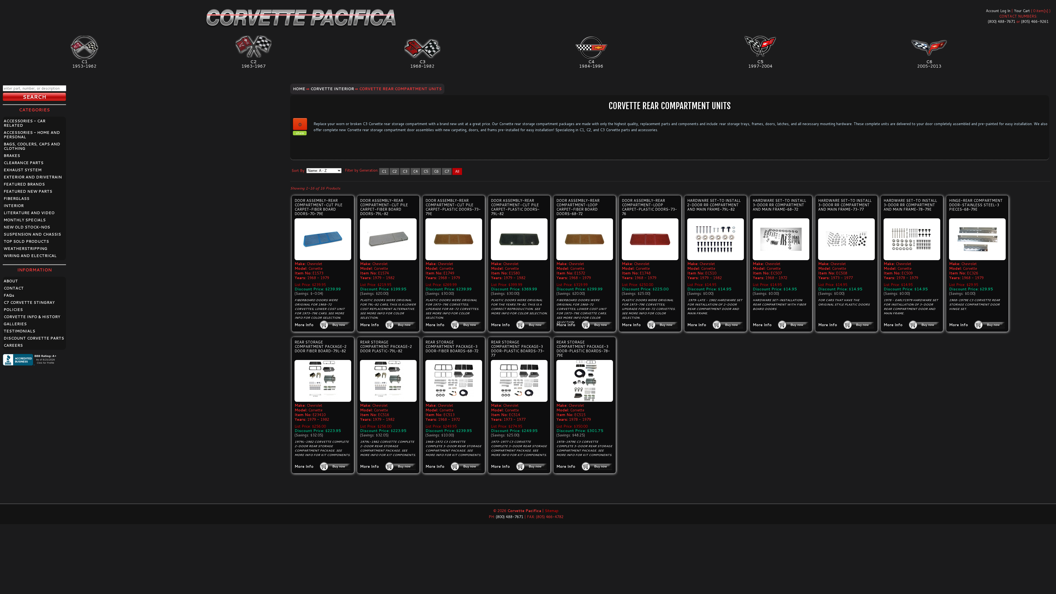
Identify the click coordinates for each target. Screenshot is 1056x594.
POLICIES (13, 309)
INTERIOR (14, 205)
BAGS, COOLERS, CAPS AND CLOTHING (32, 146)
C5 (426, 171)
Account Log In (998, 10)
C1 (384, 171)
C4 (415, 171)
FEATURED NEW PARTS (28, 191)
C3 (405, 171)
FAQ (9, 295)
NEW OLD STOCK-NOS (27, 227)
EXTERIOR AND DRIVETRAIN (33, 177)
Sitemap (552, 510)
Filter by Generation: (361, 170)
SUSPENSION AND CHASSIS (32, 234)
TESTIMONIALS (19, 331)
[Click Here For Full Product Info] (323, 239)
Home (299, 88)
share (300, 133)
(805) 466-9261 (1035, 21)
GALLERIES (15, 323)
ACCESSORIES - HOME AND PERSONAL (32, 134)
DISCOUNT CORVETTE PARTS (34, 338)
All (457, 171)
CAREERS (13, 345)
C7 (446, 171)
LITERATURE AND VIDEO (29, 212)
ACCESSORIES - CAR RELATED (24, 123)
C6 (436, 171)
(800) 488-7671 (1001, 21)
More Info (304, 324)
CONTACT (14, 288)
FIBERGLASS (16, 198)
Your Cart (1022, 10)
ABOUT (11, 281)
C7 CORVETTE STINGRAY (29, 302)
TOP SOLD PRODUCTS (26, 241)
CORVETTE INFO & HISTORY (32, 316)
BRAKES (12, 155)
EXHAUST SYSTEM (23, 169)
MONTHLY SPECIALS (25, 220)
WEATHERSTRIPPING (25, 248)
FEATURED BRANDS (24, 184)
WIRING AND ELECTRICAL (30, 255)
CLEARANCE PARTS (23, 162)
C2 (394, 171)
